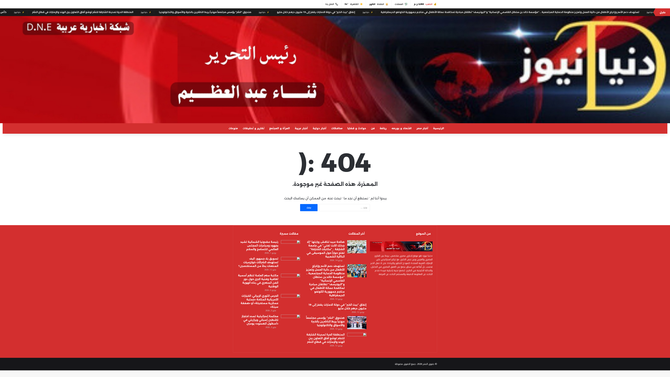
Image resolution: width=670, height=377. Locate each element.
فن (373, 128)
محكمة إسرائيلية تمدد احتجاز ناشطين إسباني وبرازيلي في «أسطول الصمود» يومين (260, 320)
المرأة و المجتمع (279, 128)
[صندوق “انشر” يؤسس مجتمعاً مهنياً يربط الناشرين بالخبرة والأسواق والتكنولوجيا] (356, 322)
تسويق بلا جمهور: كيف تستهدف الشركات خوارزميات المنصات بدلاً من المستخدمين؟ (258, 262)
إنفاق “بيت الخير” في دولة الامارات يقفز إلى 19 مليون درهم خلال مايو (402, 12)
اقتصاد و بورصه (402, 128)
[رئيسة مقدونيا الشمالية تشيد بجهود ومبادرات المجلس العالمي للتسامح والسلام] (290, 246)
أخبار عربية (301, 128)
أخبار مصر (422, 128)
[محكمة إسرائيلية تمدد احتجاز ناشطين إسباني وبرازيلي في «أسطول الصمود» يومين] (290, 321)
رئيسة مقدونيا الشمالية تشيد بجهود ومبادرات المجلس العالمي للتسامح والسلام (259, 245)
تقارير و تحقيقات (253, 128)
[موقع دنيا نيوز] (335, 69)
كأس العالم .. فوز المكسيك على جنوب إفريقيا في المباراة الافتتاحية (53, 12)
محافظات (337, 128)
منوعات (233, 128)
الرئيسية (438, 128)
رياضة (383, 128)
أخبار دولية (319, 128)
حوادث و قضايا (356, 128)
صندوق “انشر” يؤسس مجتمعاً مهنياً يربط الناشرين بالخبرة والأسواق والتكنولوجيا (291, 12)
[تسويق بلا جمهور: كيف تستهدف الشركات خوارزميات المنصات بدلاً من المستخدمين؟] (290, 263)
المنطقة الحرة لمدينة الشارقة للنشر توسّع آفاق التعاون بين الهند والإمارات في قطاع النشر (168, 12)
